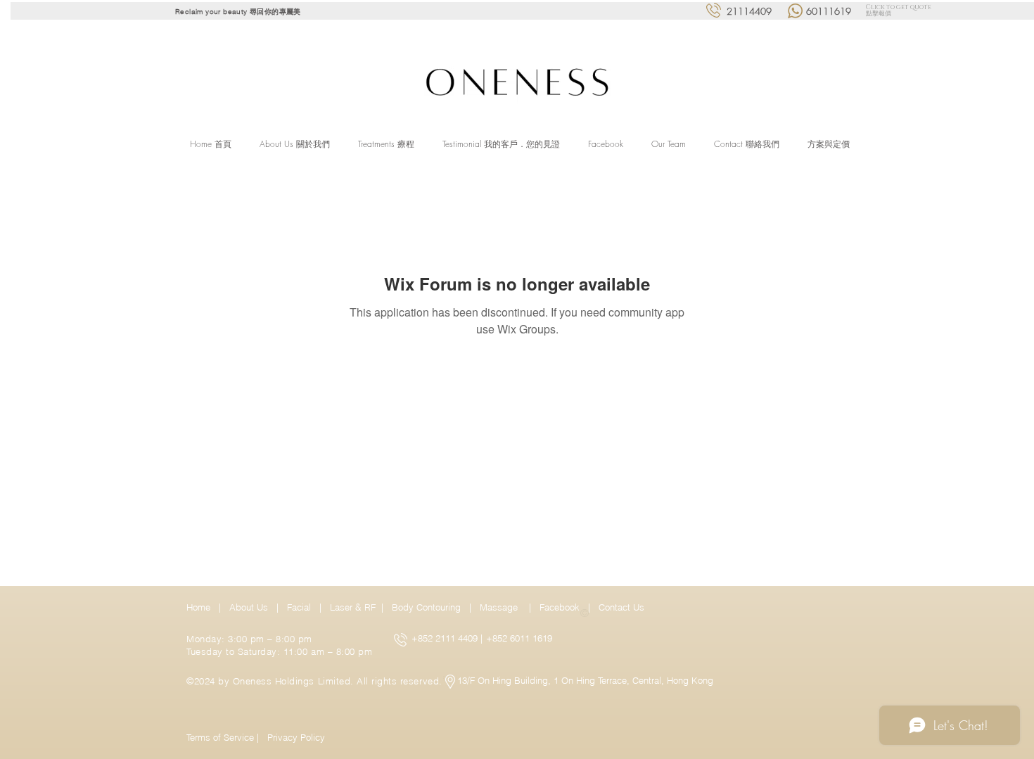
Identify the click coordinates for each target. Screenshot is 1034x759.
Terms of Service (220, 737)
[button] (386, 144)
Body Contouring (428, 607)
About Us (248, 607)
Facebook (561, 607)
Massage (501, 607)
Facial (302, 607)
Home (201, 607)
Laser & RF (353, 607)
